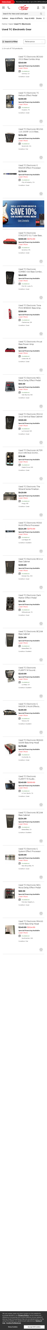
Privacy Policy (23, 1315)
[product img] (10, 65)
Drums (39, 18)
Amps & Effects (16, 18)
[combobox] (34, 41)
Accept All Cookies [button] (34, 1327)
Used (10, 24)
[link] (30, 58)
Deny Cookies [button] (13, 1327)
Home (4, 24)
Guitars (5, 18)
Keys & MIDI (29, 18)
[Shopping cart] (43, 7)
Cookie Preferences (13, 1323)
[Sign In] (38, 7)
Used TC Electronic (22, 24)
